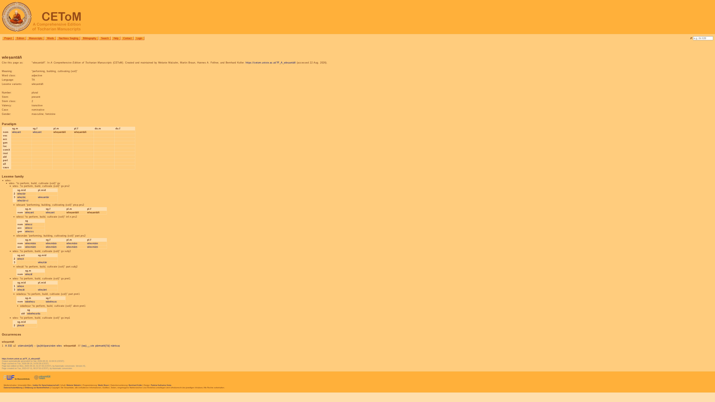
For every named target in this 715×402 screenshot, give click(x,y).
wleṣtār (21, 193)
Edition (20, 38)
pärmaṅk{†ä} (102, 345)
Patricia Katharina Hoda (161, 385)
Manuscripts (35, 38)
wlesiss (29, 231)
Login (139, 38)
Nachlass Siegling (68, 38)
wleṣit (20, 258)
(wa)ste (88, 345)
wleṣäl (28, 274)
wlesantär (43, 197)
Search (105, 38)
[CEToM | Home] (357, 17)
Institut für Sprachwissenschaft (46, 385)
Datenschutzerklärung (13, 388)
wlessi (28, 224)
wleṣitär (42, 262)
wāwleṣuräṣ (34, 313)
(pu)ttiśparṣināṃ (46, 345)
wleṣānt (42, 289)
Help (116, 38)
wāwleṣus (51, 301)
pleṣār (20, 325)
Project (8, 38)
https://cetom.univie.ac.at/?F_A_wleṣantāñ (271, 62)
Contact (127, 38)
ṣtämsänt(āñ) (25, 345)
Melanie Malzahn (73, 385)
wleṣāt (21, 289)
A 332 (8, 345)
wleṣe (20, 286)
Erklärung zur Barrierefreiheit (37, 388)
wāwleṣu (30, 301)
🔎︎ (691, 38)
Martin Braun (103, 385)
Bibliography (89, 38)
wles (59, 345)
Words (50, 38)
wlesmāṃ (30, 243)
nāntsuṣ (115, 345)
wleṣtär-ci (22, 200)
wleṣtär (21, 197)
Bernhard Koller (135, 385)
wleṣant (16, 132)
